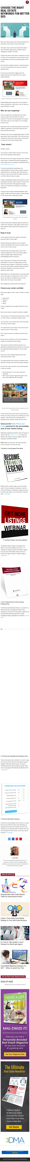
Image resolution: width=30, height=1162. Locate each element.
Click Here (10, 832)
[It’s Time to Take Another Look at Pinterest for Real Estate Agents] (15, 933)
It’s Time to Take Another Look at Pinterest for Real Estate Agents (12, 943)
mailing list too (14, 435)
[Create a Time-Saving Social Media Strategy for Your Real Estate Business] (15, 909)
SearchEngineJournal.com (7, 164)
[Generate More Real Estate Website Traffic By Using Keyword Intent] (15, 885)
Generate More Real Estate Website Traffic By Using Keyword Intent (13, 895)
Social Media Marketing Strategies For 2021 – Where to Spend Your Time (13, 967)
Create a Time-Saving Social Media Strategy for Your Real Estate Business (14, 919)
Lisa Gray (15, 858)
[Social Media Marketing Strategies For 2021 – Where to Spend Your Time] (15, 957)
